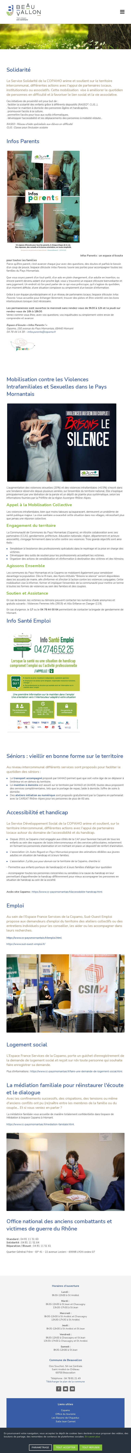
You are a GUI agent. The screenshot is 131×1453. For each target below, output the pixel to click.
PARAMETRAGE (40, 1447)
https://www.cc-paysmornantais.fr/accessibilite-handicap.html (67, 892)
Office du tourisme (65, 1414)
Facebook (58, 1388)
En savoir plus (92, 1436)
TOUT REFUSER (90, 1447)
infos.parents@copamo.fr (41, 332)
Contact (65, 1388)
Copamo (65, 1410)
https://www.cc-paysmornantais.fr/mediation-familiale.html (40, 1124)
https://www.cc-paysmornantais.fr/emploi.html (34, 938)
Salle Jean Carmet (65, 1421)
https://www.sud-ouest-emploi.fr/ (25, 944)
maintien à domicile (26, 785)
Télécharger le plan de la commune (65, 1381)
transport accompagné (28, 778)
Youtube (72, 1388)
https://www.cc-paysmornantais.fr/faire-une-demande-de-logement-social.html (76, 1071)
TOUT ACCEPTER (65, 1447)
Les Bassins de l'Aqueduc (65, 1417)
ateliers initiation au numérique (35, 795)
